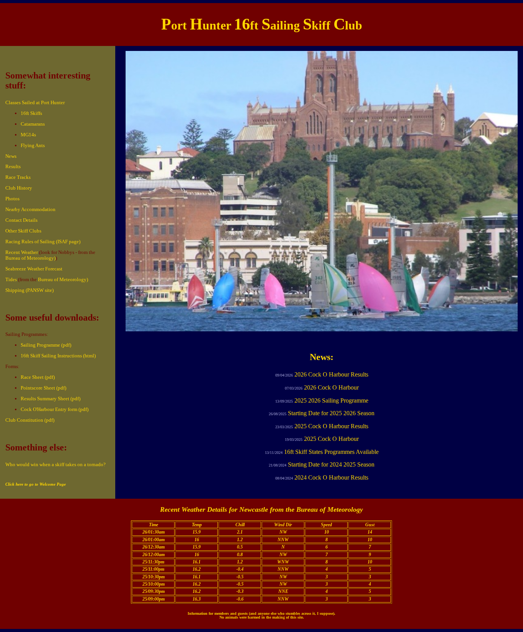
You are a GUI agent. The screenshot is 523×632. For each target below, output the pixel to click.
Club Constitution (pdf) (29, 420)
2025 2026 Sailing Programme (331, 400)
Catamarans (33, 124)
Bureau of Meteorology (329, 509)
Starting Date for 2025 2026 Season (331, 413)
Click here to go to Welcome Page (35, 484)
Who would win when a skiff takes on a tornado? (55, 464)
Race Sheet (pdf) (38, 377)
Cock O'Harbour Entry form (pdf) (54, 409)
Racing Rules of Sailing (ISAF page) (42, 241)
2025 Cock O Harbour (331, 439)
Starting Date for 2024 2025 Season (331, 464)
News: (321, 357)
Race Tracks (18, 177)
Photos (12, 198)
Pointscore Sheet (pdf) (43, 388)
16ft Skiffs (31, 113)
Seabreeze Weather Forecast (33, 269)
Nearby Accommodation (30, 209)
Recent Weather (21, 252)
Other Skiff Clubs (23, 231)
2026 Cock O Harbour (331, 387)
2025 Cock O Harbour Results (331, 426)
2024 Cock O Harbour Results (331, 477)
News (10, 156)
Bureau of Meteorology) (30, 258)
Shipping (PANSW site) (29, 290)
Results (13, 166)
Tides (11, 279)
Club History (18, 188)
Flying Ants (33, 145)
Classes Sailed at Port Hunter (35, 102)
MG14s (28, 135)
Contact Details (21, 220)
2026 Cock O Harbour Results (331, 374)
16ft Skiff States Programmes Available (331, 452)
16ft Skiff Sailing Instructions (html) (58, 356)
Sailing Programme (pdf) (46, 345)
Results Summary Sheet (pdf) (50, 398)
